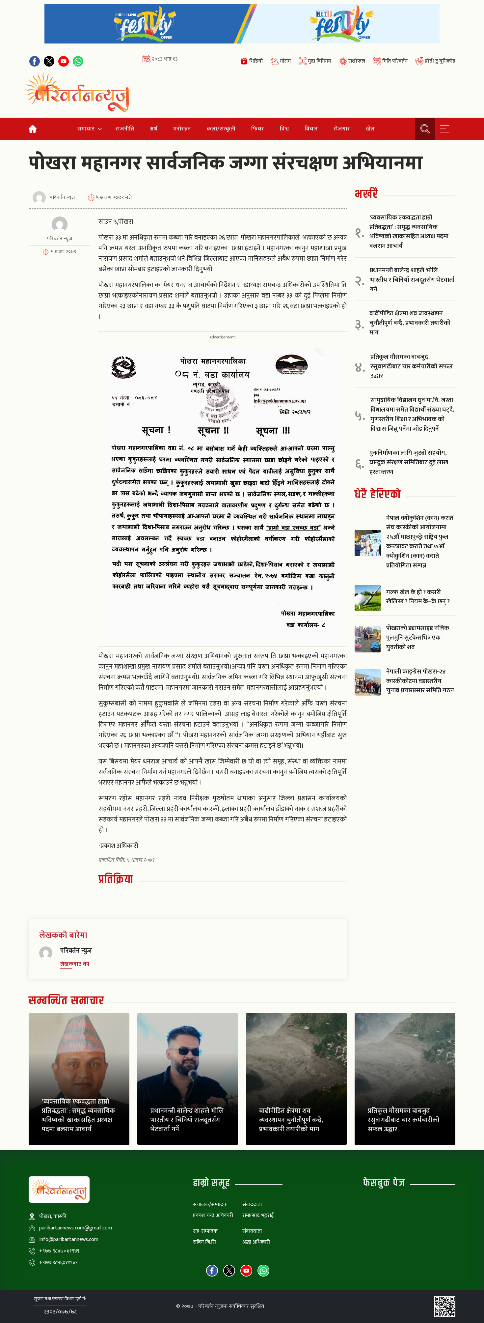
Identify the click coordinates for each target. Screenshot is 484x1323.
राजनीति (125, 128)
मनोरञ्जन (182, 128)
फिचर (257, 128)
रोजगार (342, 128)
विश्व (284, 128)
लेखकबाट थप (74, 964)
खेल (370, 128)
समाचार (85, 128)
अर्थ (153, 128)
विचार (311, 128)
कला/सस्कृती (221, 128)
